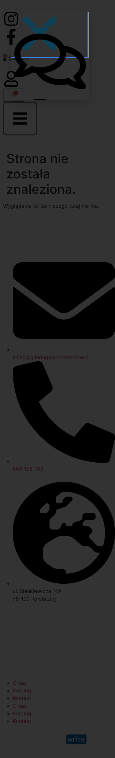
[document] (57, 379)
